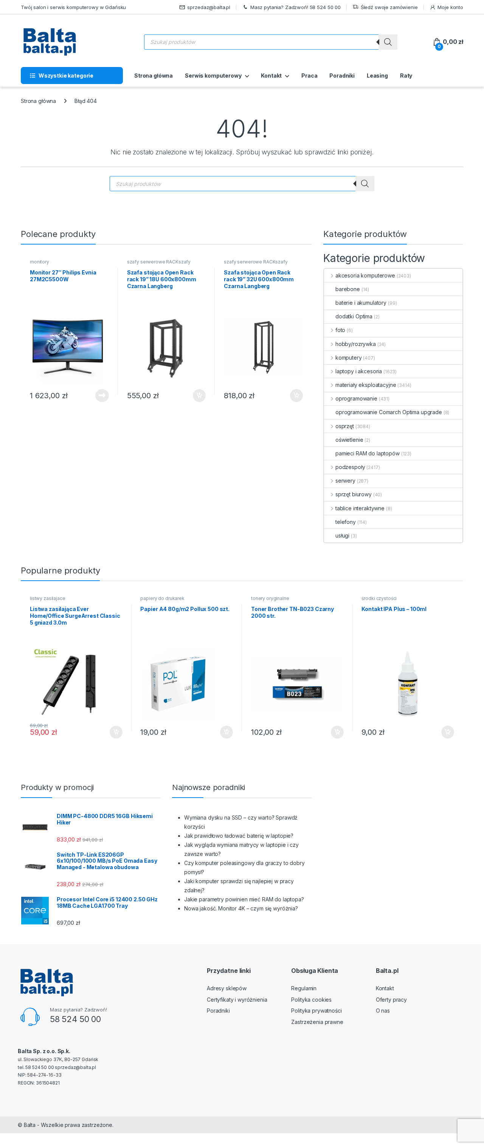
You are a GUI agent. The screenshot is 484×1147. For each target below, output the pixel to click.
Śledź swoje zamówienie (389, 7)
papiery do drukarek (162, 598)
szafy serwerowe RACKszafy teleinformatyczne (159, 264)
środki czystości (379, 598)
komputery (348, 357)
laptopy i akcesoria (358, 371)
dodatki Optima (353, 316)
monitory (39, 262)
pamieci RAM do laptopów (367, 453)
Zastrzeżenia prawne (317, 1022)
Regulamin (303, 988)
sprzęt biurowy (353, 494)
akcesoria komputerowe (365, 275)
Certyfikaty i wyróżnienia (237, 999)
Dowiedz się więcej (98, 395)
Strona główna (153, 75)
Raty (406, 75)
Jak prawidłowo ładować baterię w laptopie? (238, 835)
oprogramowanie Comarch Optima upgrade (388, 412)
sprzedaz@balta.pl (208, 7)
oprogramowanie (356, 398)
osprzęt (344, 426)
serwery (345, 480)
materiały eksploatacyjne (365, 385)
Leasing (377, 75)
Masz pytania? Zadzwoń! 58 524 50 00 (295, 7)
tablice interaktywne (360, 508)
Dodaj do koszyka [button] (195, 395)
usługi (342, 535)
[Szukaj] (388, 42)
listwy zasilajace (47, 598)
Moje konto (450, 7)
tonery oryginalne (270, 598)
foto (340, 330)
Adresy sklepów (227, 988)
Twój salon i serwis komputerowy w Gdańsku (73, 7)
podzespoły (350, 467)
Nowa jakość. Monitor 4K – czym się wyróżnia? (241, 908)
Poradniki (342, 75)
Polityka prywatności (316, 1010)
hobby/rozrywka (355, 344)
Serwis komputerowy (213, 75)
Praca (309, 75)
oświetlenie (349, 439)
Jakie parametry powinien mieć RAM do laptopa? (244, 899)
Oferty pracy (391, 999)
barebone (347, 289)
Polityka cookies (311, 999)
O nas (383, 1010)
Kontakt (271, 75)
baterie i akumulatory (360, 302)
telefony (345, 522)
